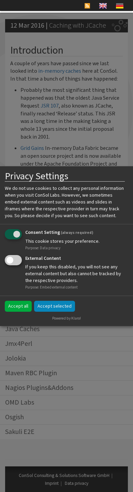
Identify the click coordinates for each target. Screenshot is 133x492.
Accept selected (55, 306)
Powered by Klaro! (66, 318)
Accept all (18, 306)
